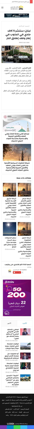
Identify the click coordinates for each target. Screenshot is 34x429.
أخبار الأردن (16, 409)
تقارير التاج (8, 412)
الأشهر (9, 323)
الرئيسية (27, 26)
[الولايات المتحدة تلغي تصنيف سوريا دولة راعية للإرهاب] (25, 346)
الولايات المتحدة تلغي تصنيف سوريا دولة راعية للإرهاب (12, 346)
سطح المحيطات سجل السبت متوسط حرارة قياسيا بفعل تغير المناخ (10, 242)
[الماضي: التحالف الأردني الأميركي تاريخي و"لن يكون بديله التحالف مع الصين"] (25, 331)
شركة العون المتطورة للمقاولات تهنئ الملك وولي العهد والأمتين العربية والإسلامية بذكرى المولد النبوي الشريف (24, 246)
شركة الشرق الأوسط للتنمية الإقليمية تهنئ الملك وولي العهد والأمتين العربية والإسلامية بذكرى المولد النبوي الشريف (9, 207)
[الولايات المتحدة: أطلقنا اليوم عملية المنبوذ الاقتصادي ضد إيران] (25, 365)
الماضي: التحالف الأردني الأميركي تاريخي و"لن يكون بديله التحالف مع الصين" (12, 334)
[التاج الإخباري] (17, 7)
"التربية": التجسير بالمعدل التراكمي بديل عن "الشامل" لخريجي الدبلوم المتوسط (12, 380)
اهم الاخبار (21, 26)
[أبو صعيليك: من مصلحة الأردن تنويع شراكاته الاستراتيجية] (25, 356)
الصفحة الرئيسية (24, 409)
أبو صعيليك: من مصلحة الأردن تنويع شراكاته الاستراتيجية (11, 356)
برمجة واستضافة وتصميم (21, 423)
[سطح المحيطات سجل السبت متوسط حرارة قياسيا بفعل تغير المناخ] (9, 229)
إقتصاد (20, 412)
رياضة (7, 415)
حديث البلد (14, 412)
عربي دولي (26, 412)
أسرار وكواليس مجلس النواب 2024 (19, 415)
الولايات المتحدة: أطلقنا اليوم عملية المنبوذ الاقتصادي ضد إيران (12, 367)
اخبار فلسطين (8, 409)
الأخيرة (25, 323)
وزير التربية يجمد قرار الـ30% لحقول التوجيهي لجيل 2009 (14, 1)
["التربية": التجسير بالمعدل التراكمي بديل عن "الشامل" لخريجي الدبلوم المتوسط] (25, 377)
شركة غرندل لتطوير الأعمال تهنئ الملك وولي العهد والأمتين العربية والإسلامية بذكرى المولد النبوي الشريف (24, 206)
